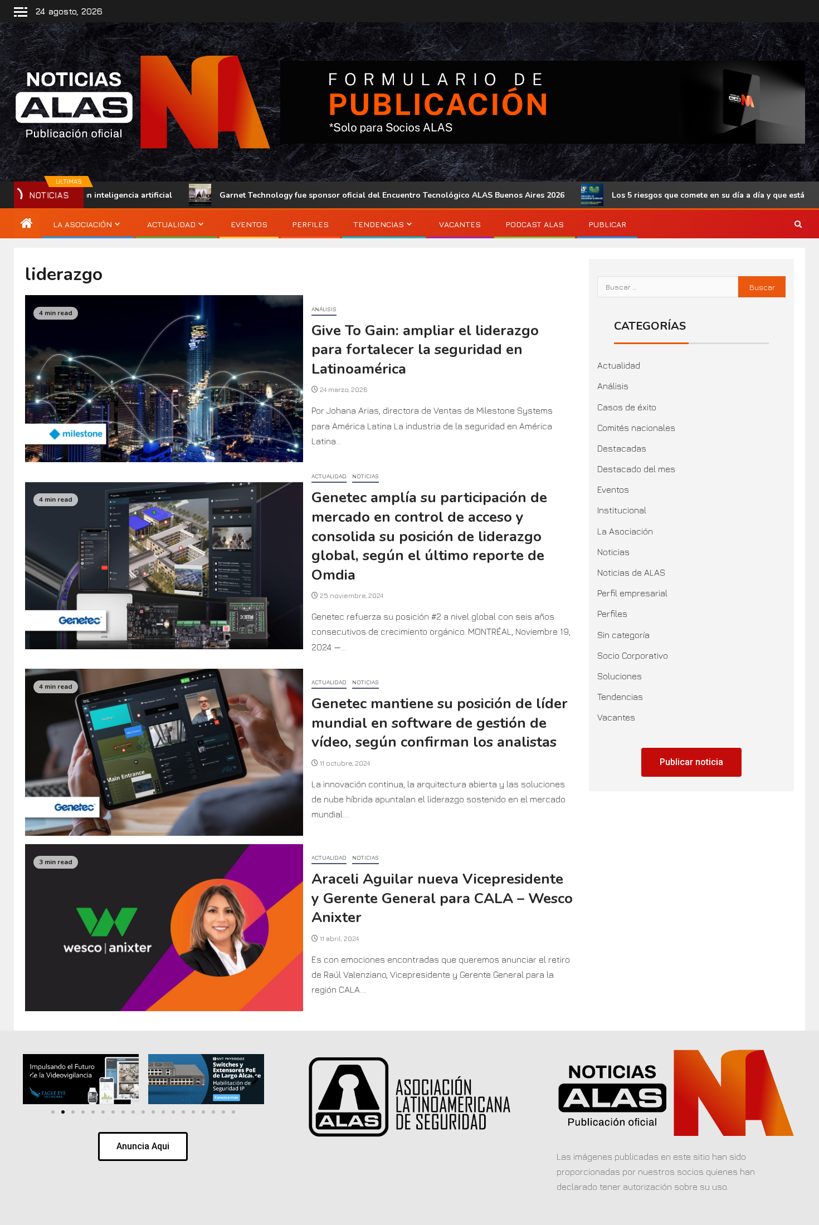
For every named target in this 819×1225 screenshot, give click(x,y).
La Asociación (82, 224)
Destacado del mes (636, 469)
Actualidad (171, 224)
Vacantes (460, 224)
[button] (31, 1079)
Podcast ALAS (534, 224)
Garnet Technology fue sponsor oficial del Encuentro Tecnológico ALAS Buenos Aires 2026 (314, 195)
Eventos (249, 224)
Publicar (607, 224)
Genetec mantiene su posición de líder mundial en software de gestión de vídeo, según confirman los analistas (439, 723)
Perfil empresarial (632, 593)
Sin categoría (623, 635)
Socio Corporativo (632, 655)
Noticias (365, 476)
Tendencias (378, 224)
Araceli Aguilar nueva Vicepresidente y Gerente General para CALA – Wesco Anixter (442, 898)
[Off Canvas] (20, 12)
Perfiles (310, 224)
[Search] (798, 224)
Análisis (324, 309)
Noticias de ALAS (631, 572)
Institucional (621, 510)
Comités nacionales (636, 428)
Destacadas (621, 448)
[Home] (27, 224)
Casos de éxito (626, 407)
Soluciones (619, 676)
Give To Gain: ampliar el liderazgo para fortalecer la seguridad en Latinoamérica (425, 350)
